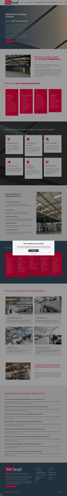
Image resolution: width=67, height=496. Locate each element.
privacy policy (47, 247)
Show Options (33, 253)
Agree (33, 250)
